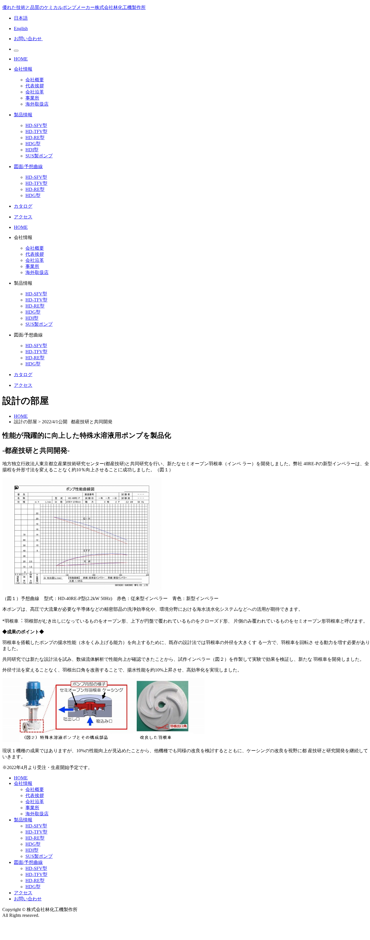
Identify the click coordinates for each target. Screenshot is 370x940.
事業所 (32, 97)
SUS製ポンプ (39, 155)
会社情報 (23, 783)
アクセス (23, 892)
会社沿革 (34, 91)
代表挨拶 (34, 85)
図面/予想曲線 (28, 862)
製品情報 (23, 819)
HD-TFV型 (36, 131)
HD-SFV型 (36, 125)
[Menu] (16, 50)
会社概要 (34, 79)
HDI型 (31, 149)
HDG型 (32, 143)
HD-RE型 (35, 137)
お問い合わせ (28, 898)
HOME (21, 416)
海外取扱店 (37, 104)
